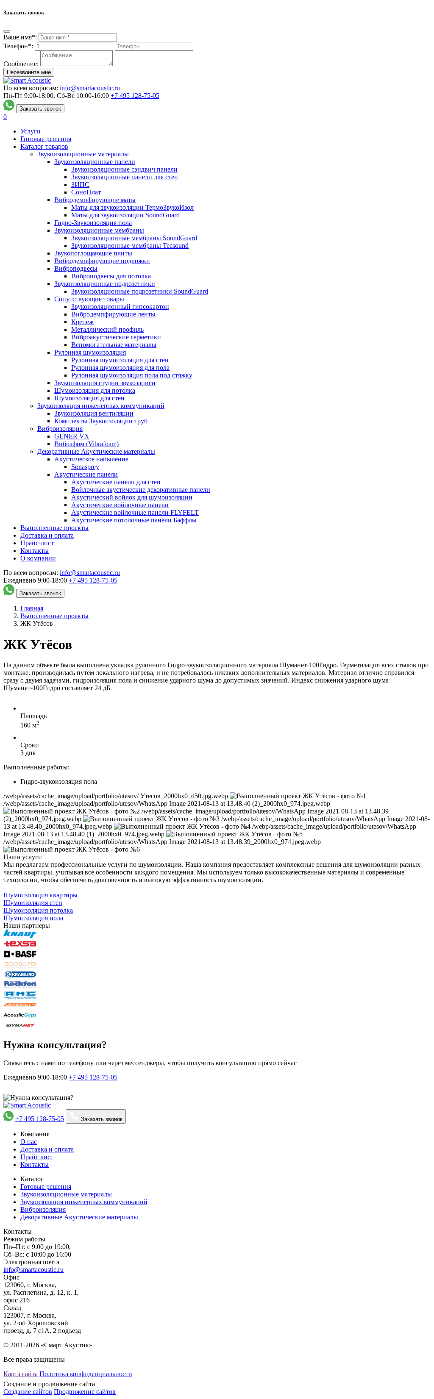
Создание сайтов (27, 1391)
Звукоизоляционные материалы (83, 154)
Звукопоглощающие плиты (93, 253)
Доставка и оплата (47, 535)
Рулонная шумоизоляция (90, 352)
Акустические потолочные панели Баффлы (134, 520)
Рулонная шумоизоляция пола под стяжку (131, 375)
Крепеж (82, 321)
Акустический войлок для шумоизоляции (131, 497)
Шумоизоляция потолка (38, 910)
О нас (28, 1141)
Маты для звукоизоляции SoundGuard (125, 215)
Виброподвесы (75, 268)
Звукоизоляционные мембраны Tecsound (130, 245)
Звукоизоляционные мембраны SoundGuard (134, 237)
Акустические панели (86, 474)
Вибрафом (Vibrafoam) (86, 443)
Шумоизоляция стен (32, 902)
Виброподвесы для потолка (111, 276)
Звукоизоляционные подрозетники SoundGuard (139, 291)
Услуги (30, 131)
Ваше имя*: (20, 37)
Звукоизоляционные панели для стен (124, 176)
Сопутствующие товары (89, 299)
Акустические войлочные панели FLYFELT (135, 512)
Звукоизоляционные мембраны (99, 230)
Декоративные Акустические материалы (96, 451)
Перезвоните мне (29, 72)
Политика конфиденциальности (85, 1373)
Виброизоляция (60, 428)
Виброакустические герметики (116, 337)
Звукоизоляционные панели (94, 161)
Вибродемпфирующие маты (95, 199)
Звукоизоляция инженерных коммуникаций (100, 405)
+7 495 (135, 95)
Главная (31, 608)
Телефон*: (18, 46)
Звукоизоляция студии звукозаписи (105, 382)
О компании (38, 558)
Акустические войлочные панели (120, 504)
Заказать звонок (40, 108)
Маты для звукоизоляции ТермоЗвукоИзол (132, 207)
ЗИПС (80, 184)
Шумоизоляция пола (33, 918)
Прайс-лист (37, 543)
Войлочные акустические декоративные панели (140, 489)
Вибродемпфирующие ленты (113, 314)
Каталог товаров (44, 146)
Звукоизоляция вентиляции (94, 413)
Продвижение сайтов (85, 1391)
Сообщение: (21, 63)
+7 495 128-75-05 (39, 1118)
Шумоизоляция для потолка (94, 390)
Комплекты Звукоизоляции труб (100, 421)
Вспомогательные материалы (113, 344)
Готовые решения (45, 138)
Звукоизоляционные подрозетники (104, 283)
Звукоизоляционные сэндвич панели (124, 169)
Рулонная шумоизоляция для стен (120, 360)
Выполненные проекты (54, 527)
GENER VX (71, 436)
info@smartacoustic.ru (90, 88)
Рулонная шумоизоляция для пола (120, 367)
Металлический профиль (107, 329)
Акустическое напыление (91, 459)
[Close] (6, 31)
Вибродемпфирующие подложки (102, 260)
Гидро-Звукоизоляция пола (93, 222)
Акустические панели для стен (116, 482)
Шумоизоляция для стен (89, 398)
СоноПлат (86, 192)
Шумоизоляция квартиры (40, 895)
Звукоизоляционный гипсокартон (120, 306)
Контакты (34, 550)
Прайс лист (36, 1156)
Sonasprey (85, 466)
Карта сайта (20, 1373)
